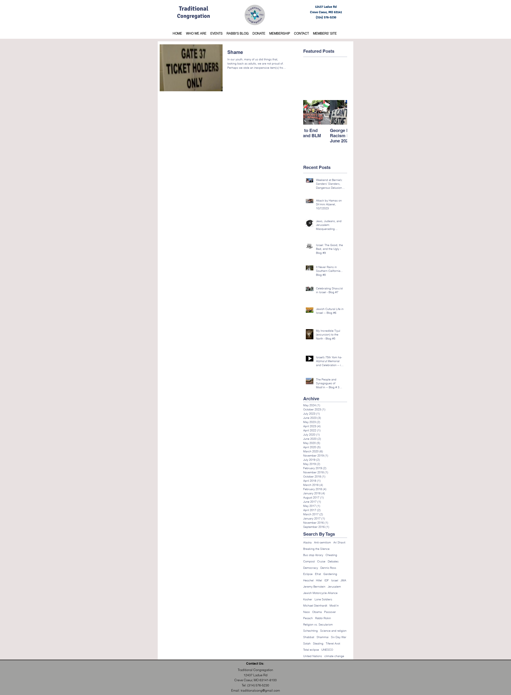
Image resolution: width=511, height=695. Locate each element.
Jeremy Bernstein (314, 586)
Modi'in (334, 605)
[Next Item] (341, 112)
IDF (326, 580)
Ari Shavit (339, 542)
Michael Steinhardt (315, 605)
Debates (333, 561)
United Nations (312, 656)
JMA (343, 580)
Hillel (319, 580)
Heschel (308, 580)
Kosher (307, 599)
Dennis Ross (328, 568)
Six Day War (338, 637)
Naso (306, 612)
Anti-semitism (322, 542)
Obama (317, 612)
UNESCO (327, 649)
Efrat (318, 574)
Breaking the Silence (316, 549)
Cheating (331, 555)
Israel (334, 580)
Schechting (310, 630)
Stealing (318, 643)
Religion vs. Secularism (318, 624)
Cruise (321, 561)
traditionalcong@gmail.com (260, 690)
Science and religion (333, 630)
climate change (334, 656)
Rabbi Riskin (323, 618)
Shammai (323, 637)
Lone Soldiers (323, 599)
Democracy (310, 568)
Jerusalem (334, 586)
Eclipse (308, 574)
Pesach (308, 618)
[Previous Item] (309, 112)
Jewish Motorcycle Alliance (320, 593)
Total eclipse (311, 649)
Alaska (307, 542)
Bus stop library (313, 555)
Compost (309, 561)
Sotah (307, 643)
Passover (330, 612)
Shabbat (308, 637)
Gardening (330, 574)
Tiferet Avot (333, 643)
